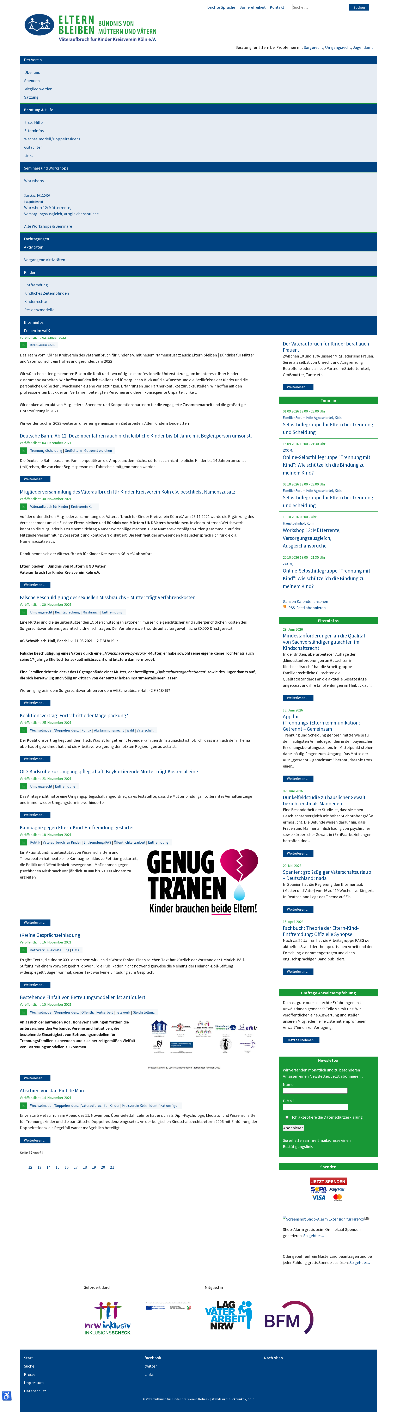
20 (103, 1167)
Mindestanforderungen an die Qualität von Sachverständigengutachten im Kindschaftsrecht (324, 641)
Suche (29, 1366)
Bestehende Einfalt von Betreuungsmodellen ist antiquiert (82, 997)
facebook (153, 1357)
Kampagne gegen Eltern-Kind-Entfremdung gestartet (77, 827)
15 (57, 1167)
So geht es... (313, 1235)
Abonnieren (293, 1127)
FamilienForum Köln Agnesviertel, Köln (312, 417)
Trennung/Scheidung (46, 450)
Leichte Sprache (221, 7)
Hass (75, 950)
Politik (86, 730)
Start (28, 1357)
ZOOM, (288, 450)
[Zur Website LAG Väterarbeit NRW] (229, 1317)
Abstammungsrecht (109, 730)
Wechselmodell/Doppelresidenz (55, 730)
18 (85, 1167)
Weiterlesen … (35, 479)
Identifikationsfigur (164, 1105)
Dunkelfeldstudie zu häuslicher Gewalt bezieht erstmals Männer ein (324, 800)
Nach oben (273, 1357)
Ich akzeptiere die (327, 1117)
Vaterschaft (145, 730)
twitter (151, 1366)
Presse (29, 1374)
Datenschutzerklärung (343, 1117)
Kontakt (277, 7)
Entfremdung (112, 612)
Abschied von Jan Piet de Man (52, 1090)
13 (39, 1167)
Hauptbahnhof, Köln (298, 523)
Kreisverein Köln (42, 345)
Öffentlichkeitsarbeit (130, 842)
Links (149, 1374)
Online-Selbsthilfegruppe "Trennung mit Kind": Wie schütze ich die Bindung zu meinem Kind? (326, 465)
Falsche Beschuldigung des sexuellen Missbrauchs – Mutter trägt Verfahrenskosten (108, 597)
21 (112, 1167)
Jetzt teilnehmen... (301, 1040)
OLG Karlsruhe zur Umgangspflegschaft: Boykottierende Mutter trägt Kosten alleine (109, 771)
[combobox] (319, 7)
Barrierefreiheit (252, 7)
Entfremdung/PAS (98, 842)
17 (76, 1167)
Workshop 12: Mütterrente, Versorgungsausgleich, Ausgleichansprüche (312, 538)
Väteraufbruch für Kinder (49, 506)
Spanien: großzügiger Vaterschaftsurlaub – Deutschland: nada (327, 875)
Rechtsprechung (68, 612)
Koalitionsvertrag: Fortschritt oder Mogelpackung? (74, 715)
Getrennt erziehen (98, 450)
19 (94, 1167)
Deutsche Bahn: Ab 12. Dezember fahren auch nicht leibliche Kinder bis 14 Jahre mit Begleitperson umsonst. (136, 435)
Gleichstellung (58, 950)
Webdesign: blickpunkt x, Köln (233, 1399)
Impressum (34, 1382)
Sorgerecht (313, 47)
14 (48, 1167)
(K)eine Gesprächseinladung (50, 935)
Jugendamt (363, 47)
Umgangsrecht (338, 47)
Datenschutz (35, 1390)
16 (67, 1167)
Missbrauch (91, 612)
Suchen (359, 7)
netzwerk (37, 950)
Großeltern (74, 450)
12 (30, 1167)
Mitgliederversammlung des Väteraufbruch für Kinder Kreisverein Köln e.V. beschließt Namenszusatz (127, 491)
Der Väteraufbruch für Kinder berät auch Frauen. (326, 346)
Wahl (131, 730)
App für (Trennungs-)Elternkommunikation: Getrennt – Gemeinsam (321, 722)
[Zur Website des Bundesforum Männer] (289, 1317)
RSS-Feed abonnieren (307, 607)
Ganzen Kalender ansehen (305, 601)
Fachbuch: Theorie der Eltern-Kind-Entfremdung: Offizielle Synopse (321, 931)
